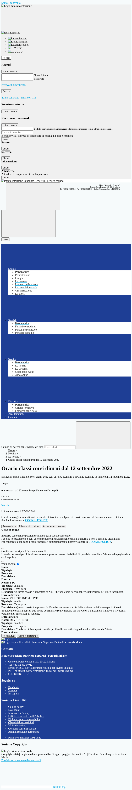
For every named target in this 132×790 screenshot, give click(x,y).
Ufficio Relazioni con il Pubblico (26, 716)
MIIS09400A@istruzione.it (44, 667)
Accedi (6, 58)
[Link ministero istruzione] (16, 5)
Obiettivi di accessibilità (21, 722)
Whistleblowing (16, 725)
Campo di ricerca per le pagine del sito (22, 446)
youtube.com (8, 563)
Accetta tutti (54, 526)
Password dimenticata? (13, 84)
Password (39, 78)
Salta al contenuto (11, 2)
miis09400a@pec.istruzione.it (44, 670)
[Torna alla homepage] (66, 180)
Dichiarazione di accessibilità (24, 719)
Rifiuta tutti (29, 526)
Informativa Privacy (19, 713)
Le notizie (13, 456)
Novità (12, 453)
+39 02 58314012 (22, 664)
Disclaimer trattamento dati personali (21, 760)
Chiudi (6, 148)
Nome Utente (41, 75)
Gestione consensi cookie (22, 728)
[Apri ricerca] (33, 196)
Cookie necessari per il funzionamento (22, 551)
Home (11, 450)
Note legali (14, 709)
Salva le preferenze (28, 635)
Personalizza (9, 526)
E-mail (37, 128)
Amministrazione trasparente (23, 731)
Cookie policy (16, 706)
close (5, 239)
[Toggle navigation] (28, 223)
